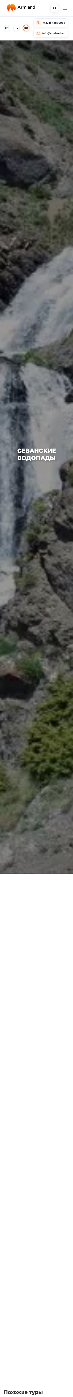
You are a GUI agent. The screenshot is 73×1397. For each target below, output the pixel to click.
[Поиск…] (55, 8)
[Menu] (65, 8)
